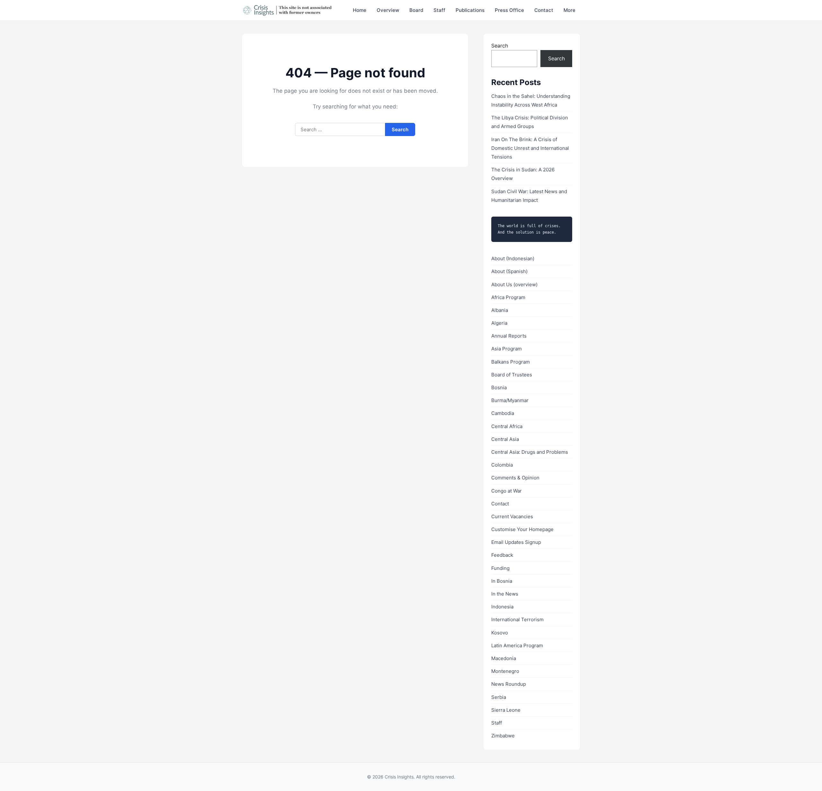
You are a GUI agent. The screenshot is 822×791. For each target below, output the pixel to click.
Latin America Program (517, 645)
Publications (470, 10)
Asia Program (506, 349)
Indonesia (502, 607)
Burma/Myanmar (510, 400)
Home (359, 10)
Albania (499, 310)
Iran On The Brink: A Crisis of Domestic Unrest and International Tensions (530, 148)
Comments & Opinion (515, 478)
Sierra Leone (505, 710)
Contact (543, 10)
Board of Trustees (511, 375)
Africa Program (508, 297)
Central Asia (505, 439)
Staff (439, 10)
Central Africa (506, 426)
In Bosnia (501, 581)
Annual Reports (509, 336)
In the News (504, 594)
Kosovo (499, 633)
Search (499, 45)
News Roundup (508, 684)
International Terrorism (517, 619)
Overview (388, 10)
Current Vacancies (512, 516)
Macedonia (503, 658)
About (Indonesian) (512, 258)
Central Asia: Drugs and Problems (529, 452)
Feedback (502, 555)
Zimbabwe (503, 736)
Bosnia (499, 387)
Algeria (499, 323)
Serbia (498, 697)
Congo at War (506, 491)
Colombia (502, 465)
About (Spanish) (509, 271)
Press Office (509, 10)
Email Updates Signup (516, 542)
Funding (500, 568)
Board (416, 10)
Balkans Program (510, 362)
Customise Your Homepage (522, 529)
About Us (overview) (514, 284)
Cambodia (502, 413)
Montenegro (505, 671)
